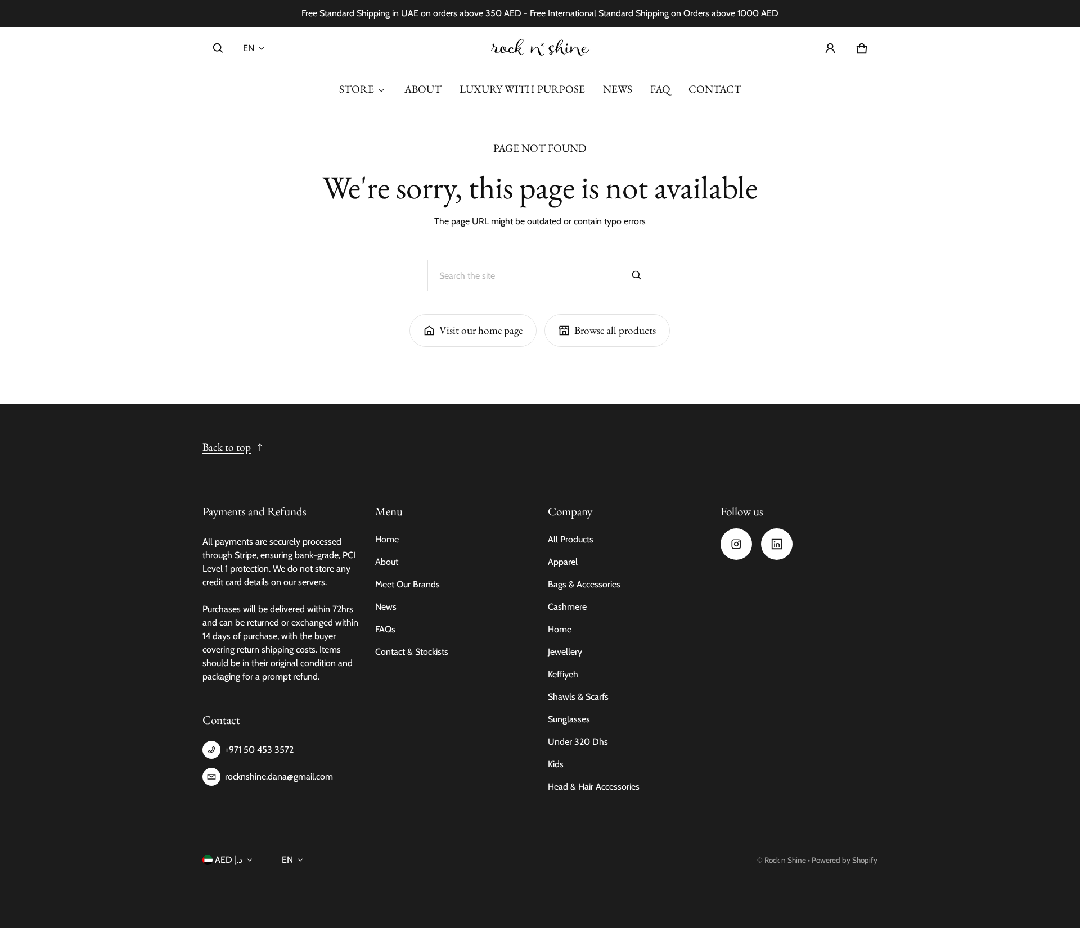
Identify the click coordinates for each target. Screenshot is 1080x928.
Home (387, 539)
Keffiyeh (563, 674)
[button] (218, 48)
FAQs (385, 629)
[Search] (636, 275)
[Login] (830, 48)
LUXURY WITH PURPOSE (522, 89)
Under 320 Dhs (578, 741)
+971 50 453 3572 (259, 749)
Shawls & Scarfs (578, 696)
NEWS (617, 89)
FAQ (660, 89)
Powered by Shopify (845, 859)
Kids (556, 764)
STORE (356, 89)
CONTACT (714, 89)
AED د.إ (228, 859)
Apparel (563, 561)
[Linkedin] (777, 544)
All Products (570, 539)
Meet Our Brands (407, 584)
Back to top (226, 447)
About (386, 561)
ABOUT (423, 89)
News (386, 606)
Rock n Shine (785, 859)
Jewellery (565, 651)
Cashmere (567, 606)
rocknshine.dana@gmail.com (279, 776)
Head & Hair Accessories (594, 786)
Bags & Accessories (584, 584)
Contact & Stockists (411, 651)
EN (248, 48)
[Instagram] (736, 544)
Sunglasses (569, 719)
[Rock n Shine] (540, 48)
